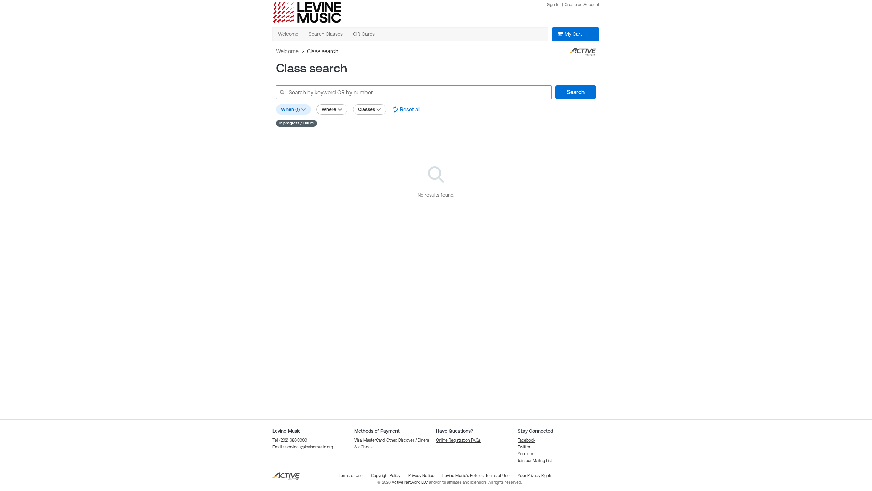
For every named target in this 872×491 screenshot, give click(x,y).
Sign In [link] (553, 4)
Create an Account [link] (582, 4)
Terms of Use (497, 475)
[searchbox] (413, 92)
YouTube (526, 453)
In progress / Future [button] (296, 123)
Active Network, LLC (410, 482)
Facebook (526, 440)
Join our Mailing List (535, 460)
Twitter (524, 447)
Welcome (287, 51)
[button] (302, 447)
